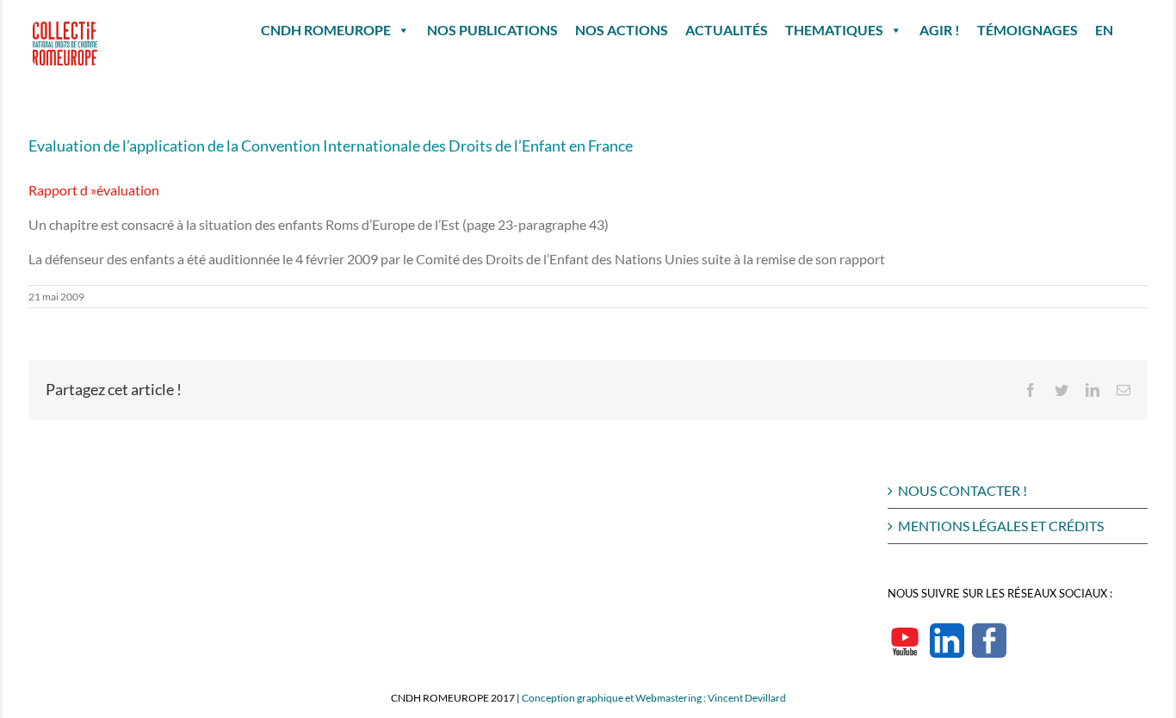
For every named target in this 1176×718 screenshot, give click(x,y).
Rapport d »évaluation (93, 190)
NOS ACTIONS (621, 30)
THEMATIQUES (834, 30)
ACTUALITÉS (726, 30)
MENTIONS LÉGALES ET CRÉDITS (1001, 525)
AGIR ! (939, 30)
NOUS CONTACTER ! (962, 490)
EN (1104, 30)
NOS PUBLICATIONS (492, 30)
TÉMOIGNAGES (1027, 30)
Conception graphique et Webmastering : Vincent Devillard (654, 697)
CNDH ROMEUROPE (326, 30)
